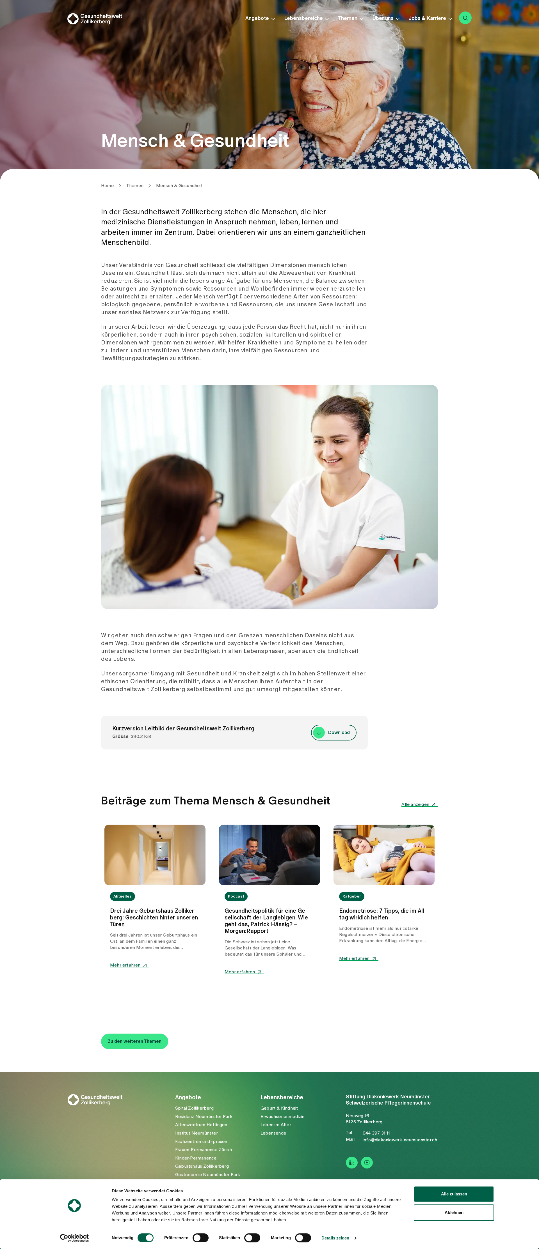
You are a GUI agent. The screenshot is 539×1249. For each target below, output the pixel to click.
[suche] (465, 17)
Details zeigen (335, 1238)
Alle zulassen (454, 1194)
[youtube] (367, 1163)
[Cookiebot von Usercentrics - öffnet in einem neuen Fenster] (74, 1238)
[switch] (201, 1237)
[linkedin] (352, 1163)
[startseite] (98, 18)
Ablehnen (454, 1212)
